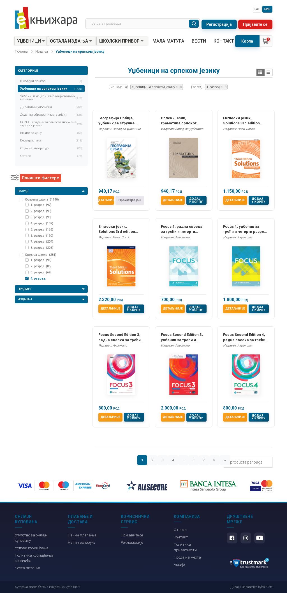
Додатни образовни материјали (51, 115)
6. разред (42, 236)
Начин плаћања (82, 535)
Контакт (224, 41)
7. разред (42, 241)
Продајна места (187, 557)
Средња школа (40, 255)
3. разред (41, 217)
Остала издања (69, 41)
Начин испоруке (81, 542)
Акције (179, 564)
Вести (199, 41)
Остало (51, 156)
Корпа (247, 41)
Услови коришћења (31, 548)
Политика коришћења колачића (34, 558)
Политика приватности (185, 547)
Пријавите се (255, 24)
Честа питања (27, 568)
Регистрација (219, 24)
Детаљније (106, 200)
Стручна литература (51, 148)
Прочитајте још (130, 200)
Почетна (21, 51)
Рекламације (132, 542)
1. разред (41, 205)
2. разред (41, 211)
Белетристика (51, 140)
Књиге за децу (51, 133)
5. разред (42, 229)
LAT (257, 9)
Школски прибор (119, 41)
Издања (41, 51)
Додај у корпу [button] (196, 200)
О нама (180, 530)
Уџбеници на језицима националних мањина (51, 97)
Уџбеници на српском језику (51, 88)
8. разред (42, 248)
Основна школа (42, 199)
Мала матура (168, 41)
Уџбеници (29, 41)
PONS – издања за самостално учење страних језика (51, 123)
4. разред (42, 223)
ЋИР (267, 9)
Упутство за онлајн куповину (31, 538)
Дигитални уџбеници (51, 107)
